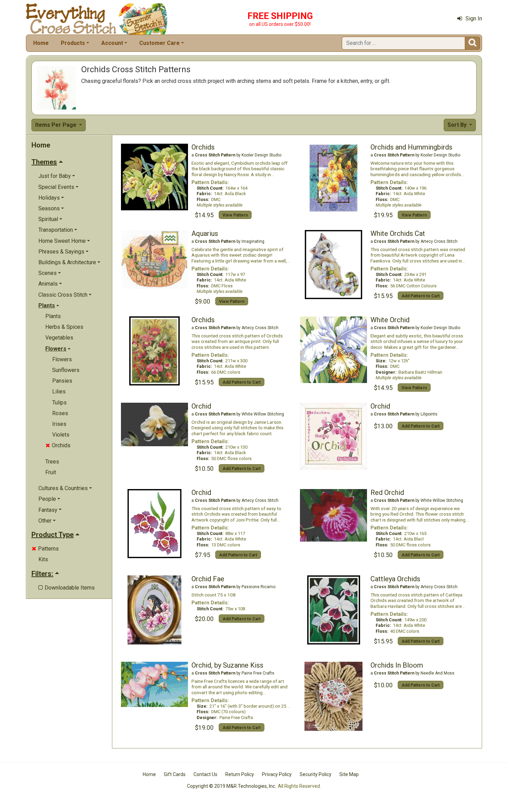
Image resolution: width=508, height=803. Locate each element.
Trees (52, 461)
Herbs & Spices (64, 327)
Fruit (50, 472)
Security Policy (315, 774)
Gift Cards (175, 774)
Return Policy (239, 774)
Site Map (349, 774)
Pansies (62, 380)
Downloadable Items (66, 587)
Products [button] (73, 43)
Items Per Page (56, 125)
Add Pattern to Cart (421, 296)
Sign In (473, 18)
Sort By (458, 125)
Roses (60, 413)
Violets (60, 434)
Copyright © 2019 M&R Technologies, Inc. (231, 786)
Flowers (62, 359)
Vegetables (59, 337)
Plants (53, 316)
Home (41, 43)
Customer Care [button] (159, 43)
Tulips (59, 402)
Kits (43, 559)
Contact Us (205, 774)
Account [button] (112, 43)
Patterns (45, 548)
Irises (59, 424)
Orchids (58, 445)
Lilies (59, 391)
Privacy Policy (277, 774)
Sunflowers (65, 370)
